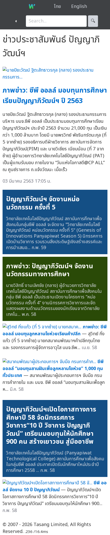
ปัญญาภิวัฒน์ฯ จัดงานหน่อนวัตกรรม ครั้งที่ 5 (43, 203)
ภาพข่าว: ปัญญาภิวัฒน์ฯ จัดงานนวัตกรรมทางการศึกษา (49, 270)
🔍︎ (93, 21)
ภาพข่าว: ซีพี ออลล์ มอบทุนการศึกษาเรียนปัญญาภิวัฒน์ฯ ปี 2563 (55, 95)
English (79, 6)
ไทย (57, 6)
